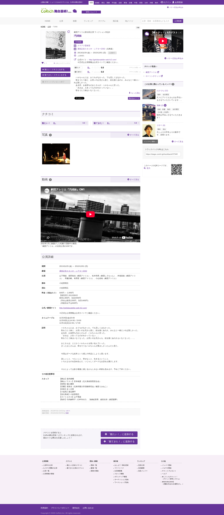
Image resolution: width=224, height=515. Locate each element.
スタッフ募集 (119, 474)
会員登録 (179, 2)
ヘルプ (164, 474)
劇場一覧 (94, 468)
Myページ (129, 21)
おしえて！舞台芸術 (121, 465)
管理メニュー (90, 12)
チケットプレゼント (169, 471)
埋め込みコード (134, 98)
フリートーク (119, 468)
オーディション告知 (121, 479)
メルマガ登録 (166, 468)
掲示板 (115, 21)
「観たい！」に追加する (121, 434)
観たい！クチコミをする (55, 69)
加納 (67, 413)
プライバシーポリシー (60, 508)
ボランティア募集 (120, 477)
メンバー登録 (166, 465)
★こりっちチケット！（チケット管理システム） (171, 478)
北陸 (120, 3)
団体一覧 (94, 465)
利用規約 (44, 508)
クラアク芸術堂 (84, 46)
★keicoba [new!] (173, 483)
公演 (61, 21)
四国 (140, 3)
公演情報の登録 (48, 474)
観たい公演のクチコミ (74, 465)
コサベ (67, 411)
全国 (91, 3)
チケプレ (102, 21)
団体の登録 (95, 471)
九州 (146, 3)
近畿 (130, 3)
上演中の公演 (47, 465)
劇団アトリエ (151, 72)
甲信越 (114, 3)
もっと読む (135, 93)
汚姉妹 (78, 35)
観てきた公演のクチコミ (75, 468)
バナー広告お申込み (176, 7)
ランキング (88, 21)
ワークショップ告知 (121, 482)
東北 (103, 3)
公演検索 (178, 21)
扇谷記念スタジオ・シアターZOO (91, 49)
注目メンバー (143, 471)
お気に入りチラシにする (62, 63)
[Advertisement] (112, 495)
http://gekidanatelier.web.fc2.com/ (102, 60)
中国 (135, 3)
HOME (47, 21)
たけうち (162, 91)
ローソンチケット (153, 76)
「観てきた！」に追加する (121, 441)
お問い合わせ (88, 508)
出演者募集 (118, 471)
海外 (156, 3)
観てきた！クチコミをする (55, 75)
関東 (108, 3)
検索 (75, 21)
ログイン (167, 2)
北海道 (97, 3)
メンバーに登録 (149, 141)
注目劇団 (141, 468)
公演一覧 (46, 471)
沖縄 (151, 3)
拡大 (148, 168)
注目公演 (141, 465)
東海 (125, 3)
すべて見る (134, 135)
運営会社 (76, 508)
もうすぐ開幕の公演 (50, 468)
